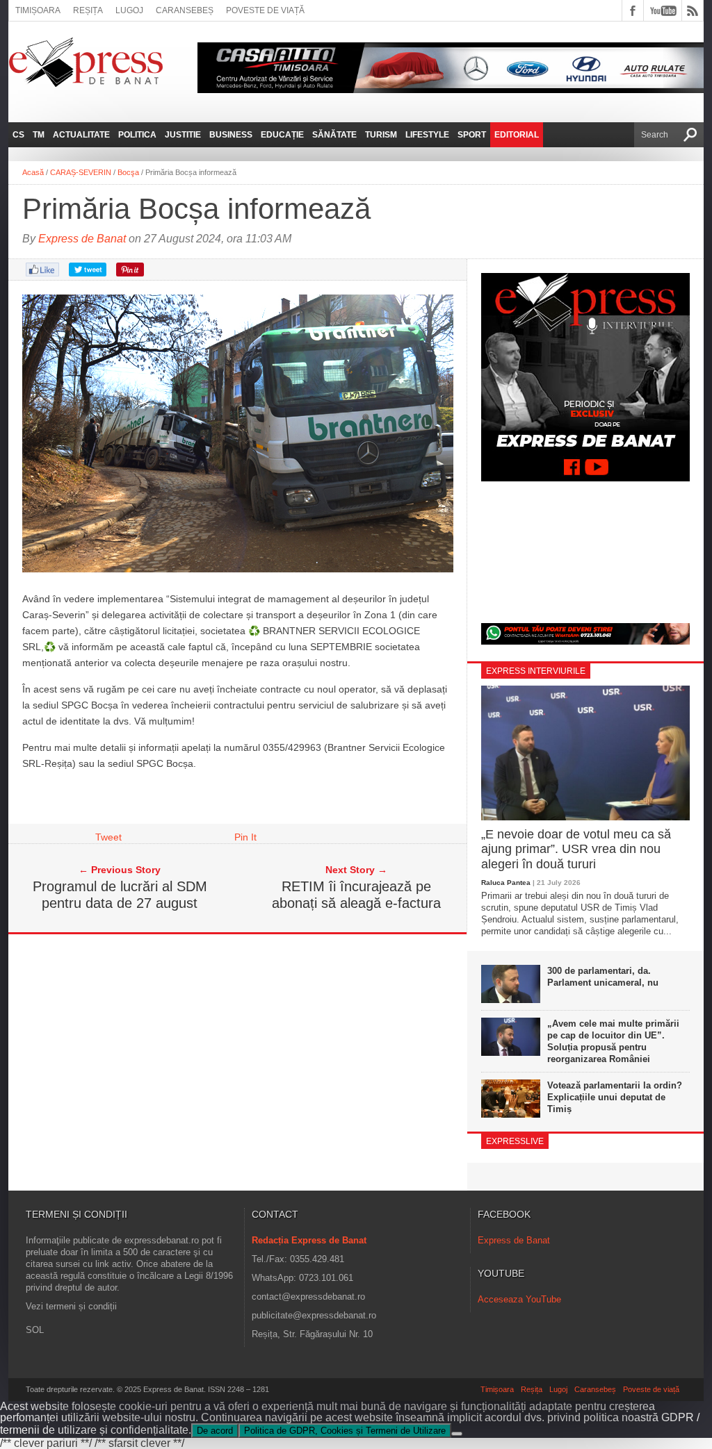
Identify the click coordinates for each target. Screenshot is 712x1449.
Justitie (183, 135)
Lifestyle (427, 135)
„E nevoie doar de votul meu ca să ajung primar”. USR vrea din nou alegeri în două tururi (576, 849)
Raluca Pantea (506, 882)
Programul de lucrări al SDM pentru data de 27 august (120, 895)
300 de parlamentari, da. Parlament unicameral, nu (602, 977)
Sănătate (334, 135)
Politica (137, 135)
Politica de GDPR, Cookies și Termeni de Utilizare (345, 1430)
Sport (472, 135)
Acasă (33, 172)
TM (38, 135)
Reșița (88, 10)
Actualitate (81, 135)
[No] (456, 1434)
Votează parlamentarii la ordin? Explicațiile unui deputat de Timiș (614, 1097)
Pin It (245, 837)
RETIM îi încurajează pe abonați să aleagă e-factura (356, 895)
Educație (282, 135)
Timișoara (37, 10)
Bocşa (128, 172)
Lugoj (129, 10)
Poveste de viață (265, 10)
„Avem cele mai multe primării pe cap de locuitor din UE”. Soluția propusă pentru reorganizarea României (613, 1041)
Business (230, 135)
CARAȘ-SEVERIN (80, 172)
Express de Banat (82, 239)
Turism (381, 135)
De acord (215, 1430)
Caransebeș (184, 10)
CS (18, 135)
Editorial (516, 135)
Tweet (108, 837)
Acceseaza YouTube (519, 1299)
